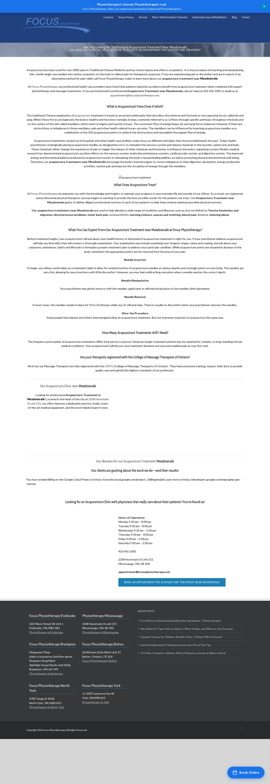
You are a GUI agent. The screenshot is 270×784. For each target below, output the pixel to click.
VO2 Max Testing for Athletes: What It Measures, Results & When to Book (183, 653)
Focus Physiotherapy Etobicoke (52, 616)
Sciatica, (203, 214)
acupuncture (82, 115)
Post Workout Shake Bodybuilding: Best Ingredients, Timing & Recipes (180, 620)
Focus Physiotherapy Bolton (103, 644)
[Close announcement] (264, 6)
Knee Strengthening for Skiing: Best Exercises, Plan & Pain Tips (175, 645)
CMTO (109, 366)
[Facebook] (242, 728)
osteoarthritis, (119, 214)
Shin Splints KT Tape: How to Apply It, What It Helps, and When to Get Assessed (186, 628)
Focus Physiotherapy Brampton (52, 644)
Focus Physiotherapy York (101, 686)
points (121, 144)
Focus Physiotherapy (44, 86)
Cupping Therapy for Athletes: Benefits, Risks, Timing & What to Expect (181, 636)
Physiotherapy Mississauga (102, 616)
